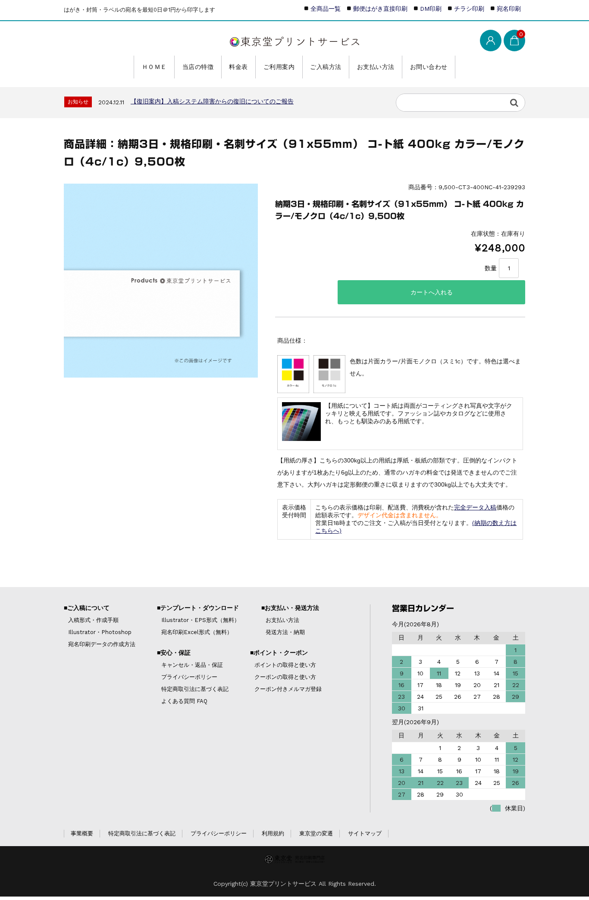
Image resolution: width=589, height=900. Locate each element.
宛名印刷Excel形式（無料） (196, 632)
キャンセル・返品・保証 (192, 665)
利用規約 (273, 833)
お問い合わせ (429, 66)
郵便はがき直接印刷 (380, 8)
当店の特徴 (198, 66)
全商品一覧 (325, 8)
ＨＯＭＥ (154, 66)
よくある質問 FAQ (184, 701)
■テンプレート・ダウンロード (198, 607)
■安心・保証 (174, 652)
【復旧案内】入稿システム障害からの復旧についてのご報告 (212, 101)
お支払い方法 (376, 66)
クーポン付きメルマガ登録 (288, 689)
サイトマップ (365, 833)
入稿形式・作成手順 (93, 620)
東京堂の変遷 (316, 833)
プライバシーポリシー (189, 677)
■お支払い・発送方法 (290, 607)
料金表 (238, 66)
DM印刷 (431, 8)
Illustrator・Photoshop (100, 632)
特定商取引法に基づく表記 (195, 689)
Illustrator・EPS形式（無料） (200, 620)
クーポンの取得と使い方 (285, 677)
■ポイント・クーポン (279, 652)
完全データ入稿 (475, 507)
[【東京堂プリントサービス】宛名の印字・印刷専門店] (294, 40)
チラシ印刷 (469, 8)
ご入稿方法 (325, 66)
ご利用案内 (279, 66)
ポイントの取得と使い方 (285, 665)
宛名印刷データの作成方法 (101, 644)
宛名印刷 (509, 8)
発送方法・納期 (285, 632)
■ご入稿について (87, 607)
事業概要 (82, 833)
